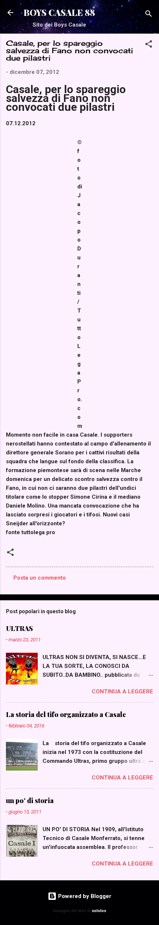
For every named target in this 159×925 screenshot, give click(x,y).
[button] (148, 45)
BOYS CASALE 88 (59, 12)
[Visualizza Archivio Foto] (95, 222)
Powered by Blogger (84, 896)
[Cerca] (148, 15)
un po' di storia (30, 800)
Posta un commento (39, 577)
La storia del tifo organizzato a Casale (66, 714)
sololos (99, 910)
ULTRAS (19, 628)
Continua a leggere (122, 691)
